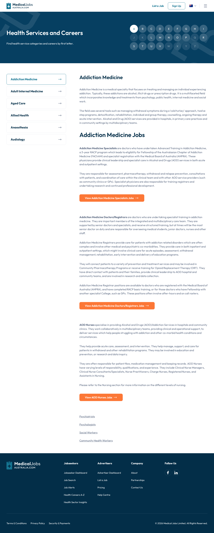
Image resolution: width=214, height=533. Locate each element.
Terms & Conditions (17, 523)
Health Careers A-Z (74, 494)
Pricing (101, 487)
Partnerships (137, 480)
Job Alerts (69, 487)
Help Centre (103, 494)
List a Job (158, 6)
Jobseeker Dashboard (75, 472)
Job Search (70, 480)
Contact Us (137, 487)
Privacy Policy (38, 523)
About (134, 472)
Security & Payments (59, 523)
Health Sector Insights (75, 502)
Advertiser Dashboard (109, 472)
